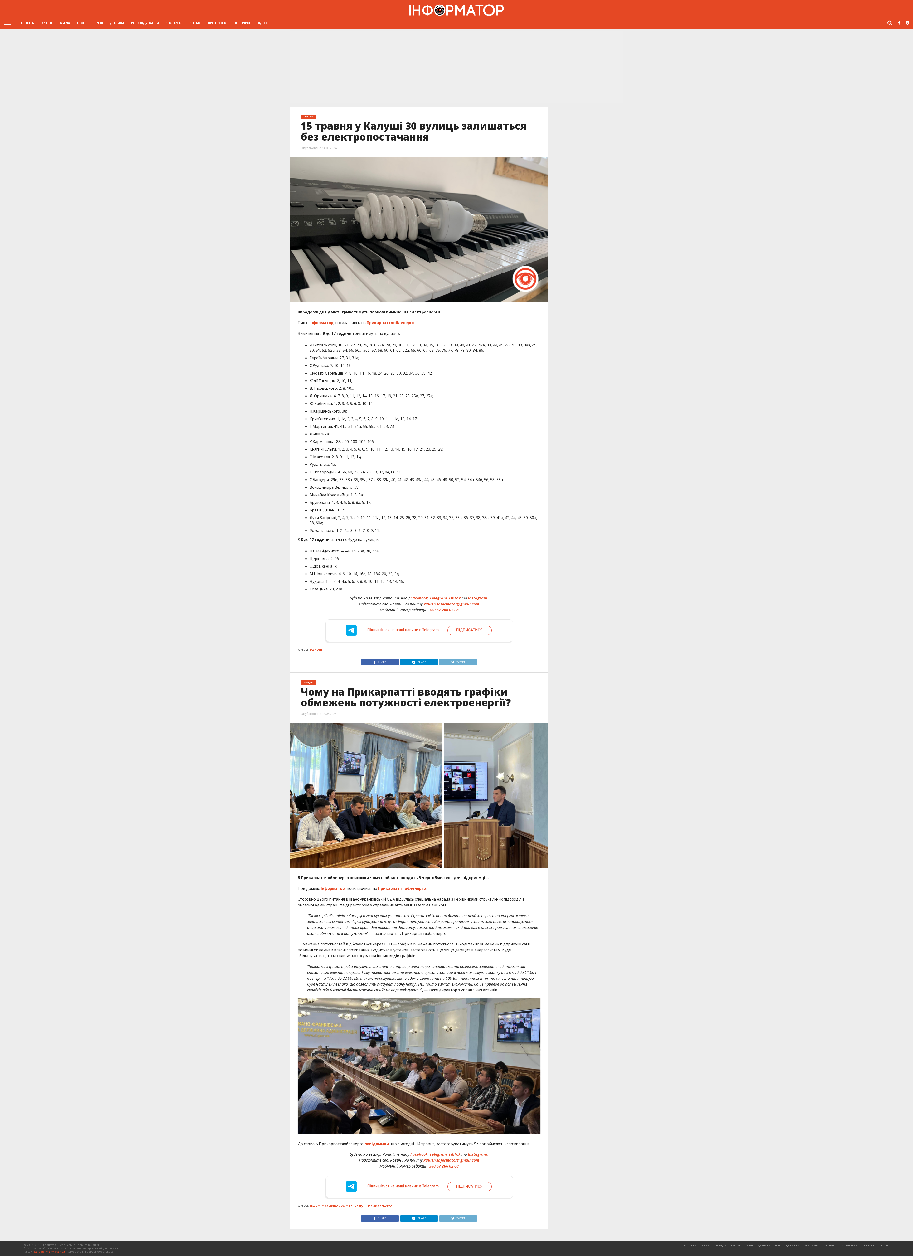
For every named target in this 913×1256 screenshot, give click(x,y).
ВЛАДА (64, 23)
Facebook (419, 598)
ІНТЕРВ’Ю (242, 23)
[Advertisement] (456, 67)
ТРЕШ (98, 23)
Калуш (316, 650)
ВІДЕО (262, 23)
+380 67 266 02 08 (443, 610)
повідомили (376, 1143)
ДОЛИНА (117, 23)
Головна (26, 23)
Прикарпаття (380, 1206)
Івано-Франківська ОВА (331, 1206)
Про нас (194, 23)
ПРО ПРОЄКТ (218, 23)
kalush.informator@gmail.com (451, 604)
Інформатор (321, 322)
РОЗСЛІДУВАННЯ (145, 23)
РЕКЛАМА (173, 23)
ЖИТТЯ (46, 23)
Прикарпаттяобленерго (390, 322)
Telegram (438, 598)
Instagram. (478, 598)
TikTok (455, 598)
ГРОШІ (82, 23)
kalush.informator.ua (49, 1251)
